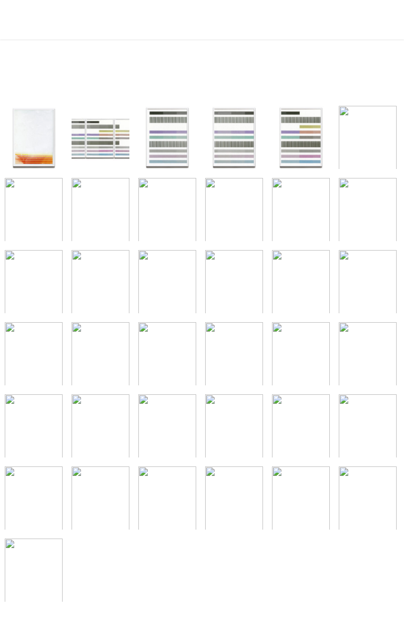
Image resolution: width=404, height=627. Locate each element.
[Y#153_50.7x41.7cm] (368, 212)
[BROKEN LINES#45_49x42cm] (301, 356)
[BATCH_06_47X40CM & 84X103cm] (34, 356)
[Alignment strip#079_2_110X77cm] (234, 140)
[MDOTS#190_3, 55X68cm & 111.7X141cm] (368, 428)
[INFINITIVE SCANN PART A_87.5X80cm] (34, 428)
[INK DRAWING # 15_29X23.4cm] (301, 428)
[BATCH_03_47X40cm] (167, 284)
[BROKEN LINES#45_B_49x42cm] (368, 356)
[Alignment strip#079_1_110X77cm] (167, 140)
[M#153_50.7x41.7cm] (301, 212)
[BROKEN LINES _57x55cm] (234, 356)
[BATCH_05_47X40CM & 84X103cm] (100, 284)
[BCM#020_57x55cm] (167, 356)
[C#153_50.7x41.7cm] (234, 212)
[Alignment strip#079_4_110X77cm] (368, 140)
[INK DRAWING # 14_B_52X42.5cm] (234, 428)
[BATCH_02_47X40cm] (368, 284)
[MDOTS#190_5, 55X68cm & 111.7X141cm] (100, 500)
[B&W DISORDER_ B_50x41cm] (167, 212)
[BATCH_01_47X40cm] (301, 284)
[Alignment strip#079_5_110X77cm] (34, 212)
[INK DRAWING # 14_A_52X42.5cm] (167, 428)
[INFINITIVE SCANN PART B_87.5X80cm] (100, 428)
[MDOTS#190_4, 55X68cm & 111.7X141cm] (34, 500)
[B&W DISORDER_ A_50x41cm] (100, 212)
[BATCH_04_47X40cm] (234, 284)
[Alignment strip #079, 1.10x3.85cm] (100, 140)
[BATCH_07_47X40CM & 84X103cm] (100, 356)
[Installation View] (167, 500)
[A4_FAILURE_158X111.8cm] (34, 140)
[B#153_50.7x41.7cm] (34, 284)
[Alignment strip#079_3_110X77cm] (301, 140)
